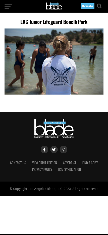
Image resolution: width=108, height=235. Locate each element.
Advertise (69, 162)
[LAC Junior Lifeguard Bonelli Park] (54, 93)
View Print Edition (44, 162)
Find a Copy (90, 162)
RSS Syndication (69, 169)
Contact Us (18, 162)
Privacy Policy (42, 169)
